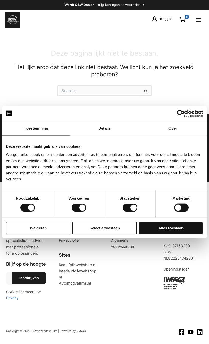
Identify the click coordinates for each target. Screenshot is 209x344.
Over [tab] (172, 128)
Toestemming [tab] (36, 128)
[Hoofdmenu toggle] (198, 19)
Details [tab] (104, 128)
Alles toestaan (171, 228)
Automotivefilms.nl (75, 283)
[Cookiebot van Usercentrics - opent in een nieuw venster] (181, 113)
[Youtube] (191, 332)
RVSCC (81, 331)
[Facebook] (181, 332)
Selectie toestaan (104, 228)
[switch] (79, 208)
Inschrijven (29, 278)
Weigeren (38, 228)
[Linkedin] (200, 332)
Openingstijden (176, 269)
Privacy (12, 298)
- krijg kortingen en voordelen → (104, 5)
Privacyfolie (69, 240)
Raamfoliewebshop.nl (77, 265)
